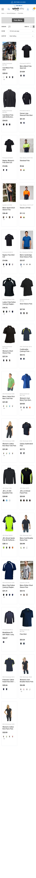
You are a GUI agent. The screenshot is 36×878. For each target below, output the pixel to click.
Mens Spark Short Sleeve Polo (8, 209)
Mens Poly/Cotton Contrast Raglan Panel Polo (8, 586)
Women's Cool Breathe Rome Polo (26, 681)
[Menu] (3, 9)
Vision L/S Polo (25, 208)
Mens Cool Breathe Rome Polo (26, 539)
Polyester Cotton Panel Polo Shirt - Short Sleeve (8, 681)
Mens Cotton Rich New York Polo (8, 397)
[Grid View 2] (34, 26)
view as (26, 26)
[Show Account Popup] (28, 9)
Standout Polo (25, 160)
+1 (4, 219)
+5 (4, 79)
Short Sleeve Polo (26, 304)
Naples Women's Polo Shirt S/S (8, 161)
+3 (21, 410)
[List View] (31, 26)
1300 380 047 (18, 5)
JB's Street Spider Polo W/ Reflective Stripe (8, 539)
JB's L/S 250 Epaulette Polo (7, 492)
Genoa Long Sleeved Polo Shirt (26, 114)
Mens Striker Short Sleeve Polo (26, 586)
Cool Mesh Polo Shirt (7, 69)
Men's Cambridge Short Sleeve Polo (26, 256)
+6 (4, 408)
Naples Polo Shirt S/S (8, 256)
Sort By (3, 36)
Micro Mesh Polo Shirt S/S (25, 67)
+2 (21, 266)
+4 (4, 314)
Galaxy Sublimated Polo (26, 445)
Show (3, 31)
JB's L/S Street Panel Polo (25, 492)
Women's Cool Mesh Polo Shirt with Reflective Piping (25, 399)
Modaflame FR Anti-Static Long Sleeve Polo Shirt (8, 633)
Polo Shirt (23, 634)
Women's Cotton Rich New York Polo (9, 445)
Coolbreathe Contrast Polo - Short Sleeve (25, 350)
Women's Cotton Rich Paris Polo (8, 728)
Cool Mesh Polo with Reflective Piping (7, 116)
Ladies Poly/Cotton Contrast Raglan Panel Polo (9, 303)
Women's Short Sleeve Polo (7, 352)
